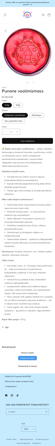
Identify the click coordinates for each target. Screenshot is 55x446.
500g (18, 105)
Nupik (14, 439)
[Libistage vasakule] (22, 82)
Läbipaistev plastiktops (15, 115)
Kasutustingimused (23, 443)
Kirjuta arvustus (27, 358)
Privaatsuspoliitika (42, 439)
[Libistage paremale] (33, 82)
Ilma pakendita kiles (14, 121)
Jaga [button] (7, 327)
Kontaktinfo (36, 443)
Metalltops (36, 115)
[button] (5, 15)
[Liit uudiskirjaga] (46, 412)
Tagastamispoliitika (26, 439)
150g (7, 105)
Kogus (4, 127)
